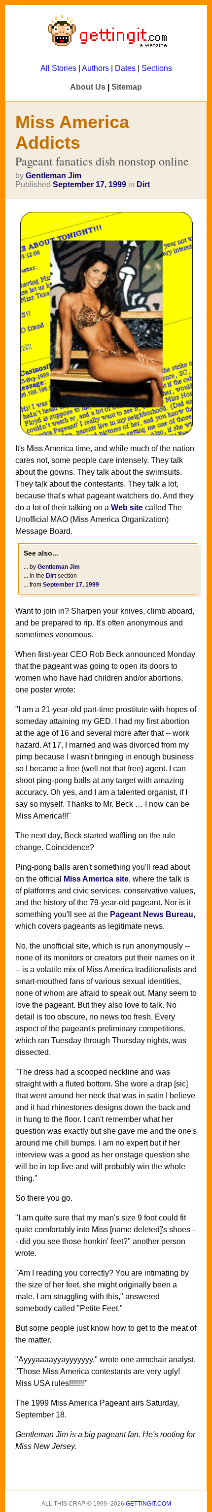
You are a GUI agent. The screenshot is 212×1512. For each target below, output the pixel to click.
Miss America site (96, 879)
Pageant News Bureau (151, 914)
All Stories (58, 68)
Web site (127, 507)
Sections (156, 68)
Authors (95, 68)
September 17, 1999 (89, 184)
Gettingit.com (148, 1503)
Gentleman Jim (53, 175)
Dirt (143, 184)
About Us (88, 87)
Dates (125, 68)
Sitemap (126, 87)
